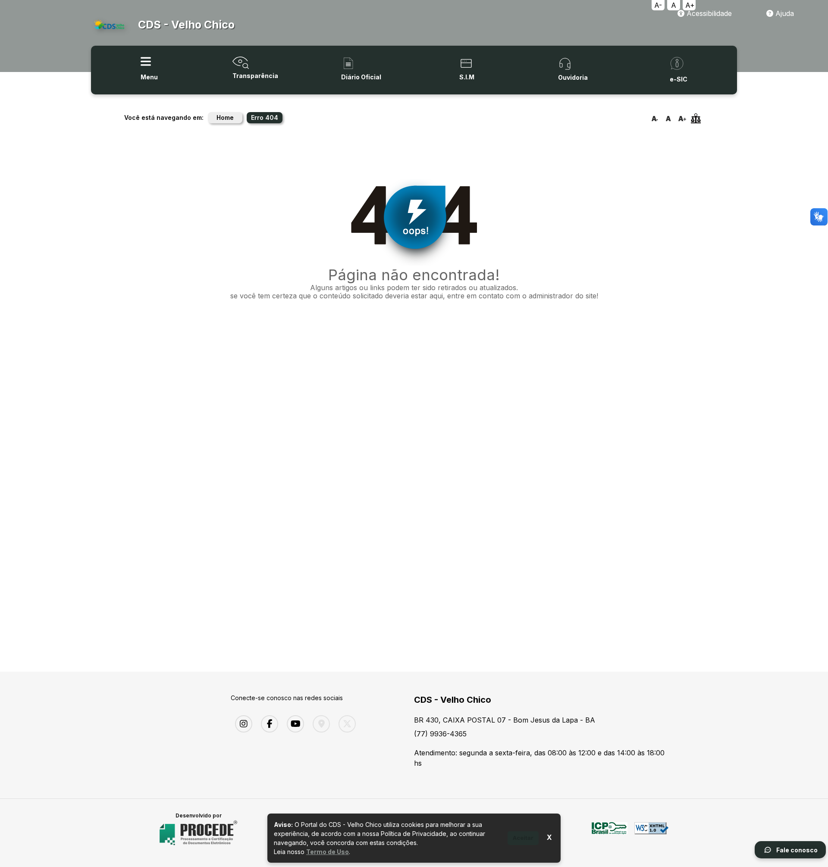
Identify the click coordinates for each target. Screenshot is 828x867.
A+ (690, 5)
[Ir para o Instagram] (241, 723)
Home (225, 117)
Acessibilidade (708, 13)
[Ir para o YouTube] (293, 723)
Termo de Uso (327, 851)
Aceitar (523, 837)
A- (658, 5)
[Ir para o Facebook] (267, 723)
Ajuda (783, 13)
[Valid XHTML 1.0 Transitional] (651, 833)
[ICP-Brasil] (609, 833)
